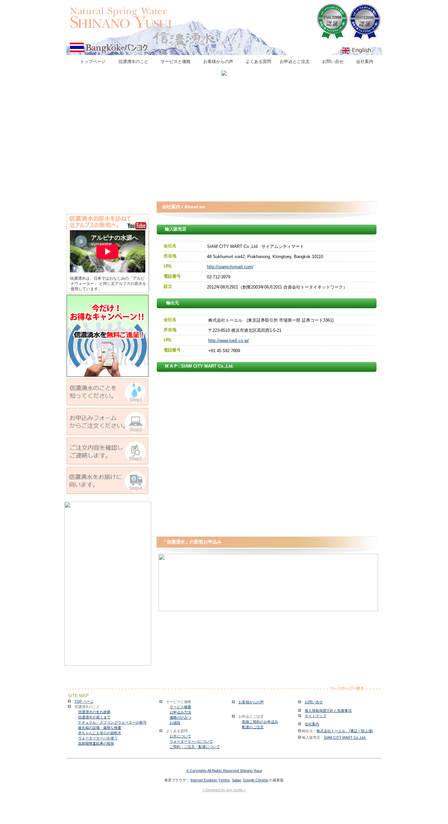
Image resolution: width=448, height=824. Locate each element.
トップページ (95, 61)
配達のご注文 (253, 727)
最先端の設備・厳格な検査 (99, 728)
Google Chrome (255, 780)
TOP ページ (84, 701)
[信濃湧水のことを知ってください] (108, 375)
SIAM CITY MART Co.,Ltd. (345, 737)
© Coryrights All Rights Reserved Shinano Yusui (224, 771)
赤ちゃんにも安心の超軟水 (99, 733)
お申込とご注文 (297, 61)
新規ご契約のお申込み (260, 722)
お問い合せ (335, 61)
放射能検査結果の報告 (96, 743)
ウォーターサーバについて (191, 741)
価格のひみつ (180, 717)
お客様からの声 (220, 61)
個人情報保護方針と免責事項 (328, 711)
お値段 (175, 723)
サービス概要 (180, 707)
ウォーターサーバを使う (98, 738)
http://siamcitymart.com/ (230, 266)
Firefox (224, 780)
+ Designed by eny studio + (224, 790)
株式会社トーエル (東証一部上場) (344, 731)
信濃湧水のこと (135, 61)
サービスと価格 (178, 61)
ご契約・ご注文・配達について (195, 747)
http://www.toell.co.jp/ (228, 340)
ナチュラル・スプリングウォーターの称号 (112, 722)
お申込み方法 (180, 712)
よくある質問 (258, 61)
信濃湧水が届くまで (94, 717)
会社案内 (366, 61)
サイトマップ (315, 716)
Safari (236, 780)
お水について (180, 736)
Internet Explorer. (204, 780)
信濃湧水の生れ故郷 (94, 712)
